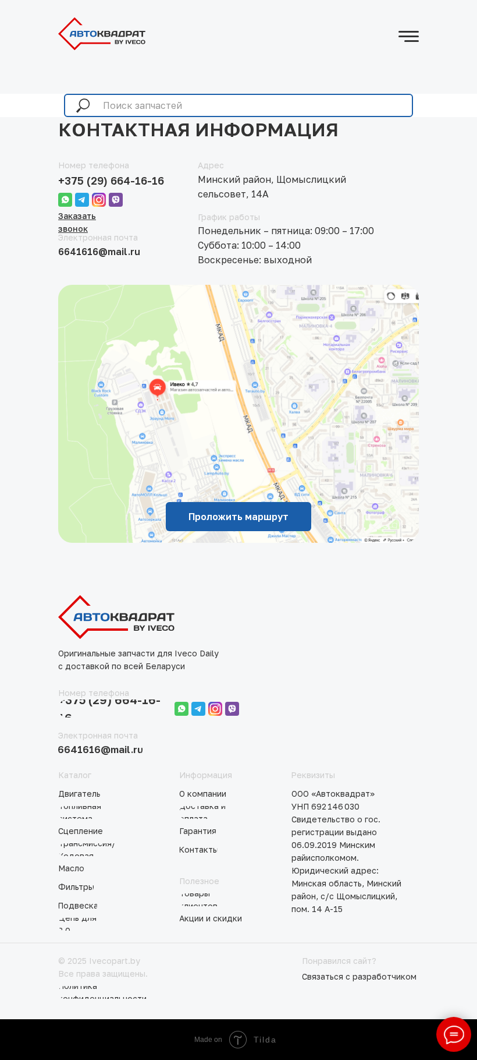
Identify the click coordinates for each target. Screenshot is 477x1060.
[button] (360, 976)
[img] (101, 33)
